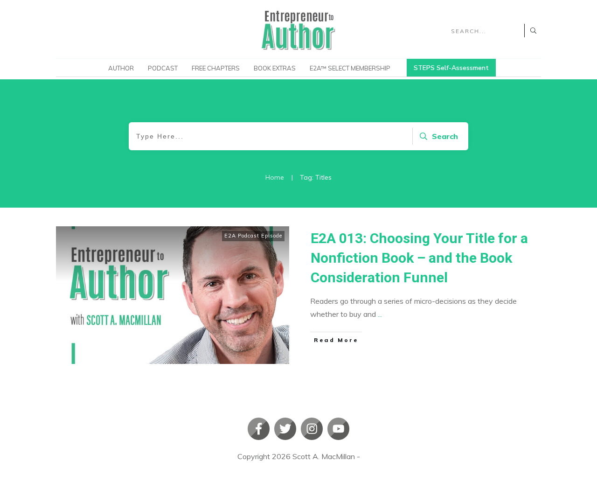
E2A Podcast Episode (253, 235)
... (380, 314)
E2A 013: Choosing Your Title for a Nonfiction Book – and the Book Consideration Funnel (419, 258)
